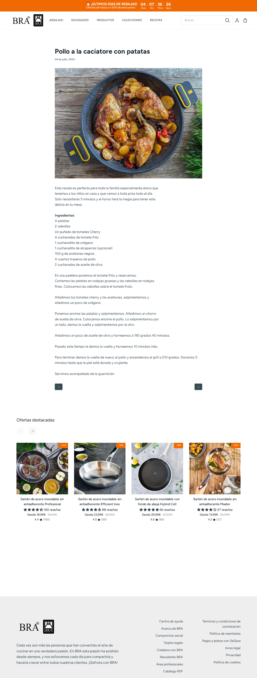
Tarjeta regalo (173, 643)
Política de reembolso (225, 633)
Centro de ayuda (171, 621)
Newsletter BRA (171, 657)
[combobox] (202, 20)
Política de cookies (227, 662)
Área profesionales (169, 664)
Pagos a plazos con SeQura (221, 641)
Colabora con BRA (170, 650)
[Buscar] (227, 20)
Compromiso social (169, 635)
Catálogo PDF (173, 671)
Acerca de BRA (172, 628)
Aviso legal (233, 648)
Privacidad (233, 655)
